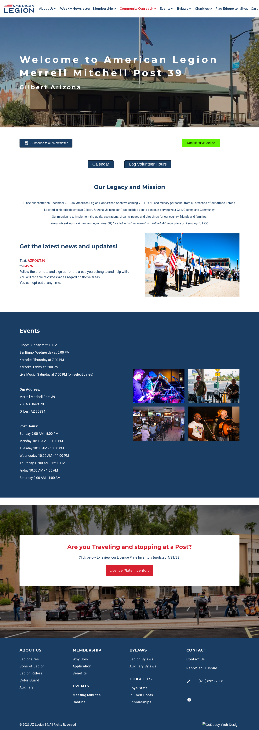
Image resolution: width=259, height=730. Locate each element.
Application (82, 666)
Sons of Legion (32, 666)
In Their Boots (141, 695)
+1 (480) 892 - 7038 (208, 681)
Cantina (79, 702)
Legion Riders (31, 673)
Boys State (139, 688)
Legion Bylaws (142, 659)
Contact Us (195, 659)
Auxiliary (27, 687)
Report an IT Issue (201, 668)
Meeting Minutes (87, 695)
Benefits (80, 673)
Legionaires (29, 659)
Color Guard (29, 680)
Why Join (80, 659)
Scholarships (140, 702)
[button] (55, 9)
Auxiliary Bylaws (143, 666)
